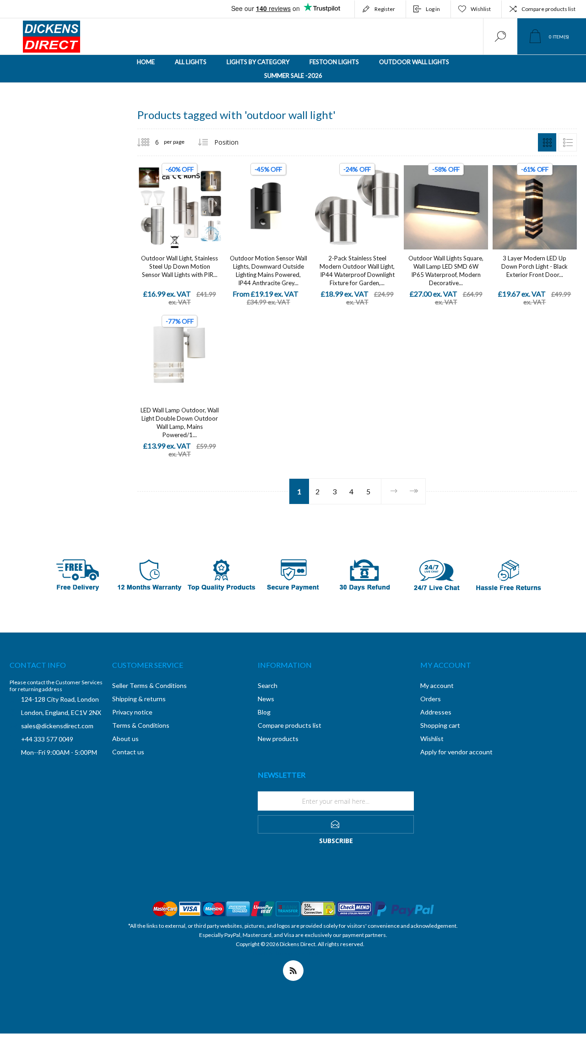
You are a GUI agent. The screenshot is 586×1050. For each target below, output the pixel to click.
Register (384, 8)
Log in (433, 8)
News (266, 699)
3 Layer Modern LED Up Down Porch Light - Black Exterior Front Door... (534, 266)
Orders (430, 699)
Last (414, 491)
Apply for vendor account (456, 752)
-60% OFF (179, 169)
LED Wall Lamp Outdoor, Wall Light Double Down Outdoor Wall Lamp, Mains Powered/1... (180, 422)
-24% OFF (357, 169)
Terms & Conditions (140, 725)
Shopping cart (440, 725)
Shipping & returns (139, 699)
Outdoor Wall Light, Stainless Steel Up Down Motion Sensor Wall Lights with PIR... (179, 266)
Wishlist (432, 738)
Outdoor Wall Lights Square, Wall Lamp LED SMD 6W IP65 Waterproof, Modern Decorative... (445, 270)
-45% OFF (268, 169)
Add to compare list (210, 198)
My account (437, 685)
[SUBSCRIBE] (336, 824)
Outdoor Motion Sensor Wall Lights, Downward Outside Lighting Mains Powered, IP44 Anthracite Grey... (268, 270)
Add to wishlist (190, 198)
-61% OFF (534, 169)
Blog (264, 712)
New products (278, 738)
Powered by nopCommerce (286, 953)
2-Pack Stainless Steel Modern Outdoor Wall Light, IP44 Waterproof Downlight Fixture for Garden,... (357, 270)
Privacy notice (132, 712)
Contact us (128, 752)
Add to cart (169, 198)
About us (125, 738)
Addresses (435, 712)
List (568, 142)
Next (393, 491)
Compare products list (548, 8)
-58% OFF (446, 169)
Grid (547, 142)
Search (267, 685)
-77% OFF (179, 321)
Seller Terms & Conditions (149, 685)
